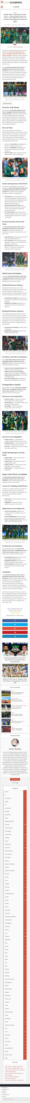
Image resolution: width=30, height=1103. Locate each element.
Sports (15, 12)
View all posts (15, 779)
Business (4, 1092)
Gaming (13, 698)
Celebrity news (5, 1089)
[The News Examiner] (12, 2)
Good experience (19, 705)
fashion (13, 705)
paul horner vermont (10, 1078)
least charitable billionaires (12, 1076)
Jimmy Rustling (16, 24)
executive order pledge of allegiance (14, 1080)
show (9, 103)
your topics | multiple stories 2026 (14, 1066)
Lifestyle (4, 1091)
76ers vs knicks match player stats (14, 1068)
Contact (4, 1096)
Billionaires (4, 1087)
